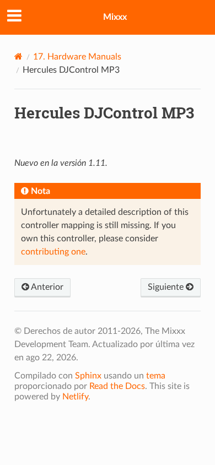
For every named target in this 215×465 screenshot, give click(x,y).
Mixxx (115, 17)
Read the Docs (117, 386)
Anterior (46, 287)
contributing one (53, 251)
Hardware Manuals (77, 56)
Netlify (75, 396)
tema (155, 375)
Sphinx (88, 375)
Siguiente (167, 287)
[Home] (18, 56)
